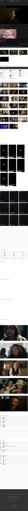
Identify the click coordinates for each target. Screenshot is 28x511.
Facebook (9, 499)
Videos (19, 494)
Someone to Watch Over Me (20, 170)
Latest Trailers (3, 323)
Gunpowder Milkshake (19, 156)
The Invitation (10, 156)
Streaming (11, 494)
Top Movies (2, 440)
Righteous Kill (2, 156)
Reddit (15, 499)
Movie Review (4, 421)
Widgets (18, 499)
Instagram (11, 499)
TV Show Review (4, 425)
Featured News (3, 261)
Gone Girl (2, 170)
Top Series (2, 453)
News (21, 494)
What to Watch (16, 494)
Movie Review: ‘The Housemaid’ (4, 319)
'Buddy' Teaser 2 (2, 28)
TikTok (16, 499)
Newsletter (17, 499)
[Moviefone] (4, 1)
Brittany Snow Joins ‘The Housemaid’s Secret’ (5, 279)
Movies (6, 494)
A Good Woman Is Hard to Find (12, 170)
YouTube (12, 499)
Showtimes (14, 494)
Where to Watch (4, 65)
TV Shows (9, 494)
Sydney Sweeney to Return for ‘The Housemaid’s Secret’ (7, 299)
